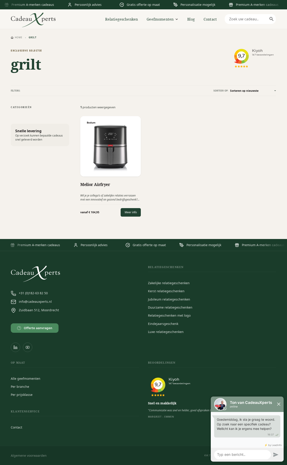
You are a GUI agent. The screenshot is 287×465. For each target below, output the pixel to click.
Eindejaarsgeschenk (163, 324)
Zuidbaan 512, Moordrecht (39, 310)
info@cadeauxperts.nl (35, 301)
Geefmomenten (160, 19)
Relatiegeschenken (121, 19)
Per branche (20, 386)
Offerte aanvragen (35, 328)
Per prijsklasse (22, 394)
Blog (191, 19)
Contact (210, 19)
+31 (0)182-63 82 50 (33, 293)
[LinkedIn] (15, 347)
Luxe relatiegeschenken (166, 332)
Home (18, 37)
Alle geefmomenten (25, 378)
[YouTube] (27, 347)
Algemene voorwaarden (29, 455)
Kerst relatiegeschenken (166, 291)
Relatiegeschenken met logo (169, 315)
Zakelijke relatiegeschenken (169, 283)
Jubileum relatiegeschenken (169, 299)
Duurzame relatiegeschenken (170, 307)
